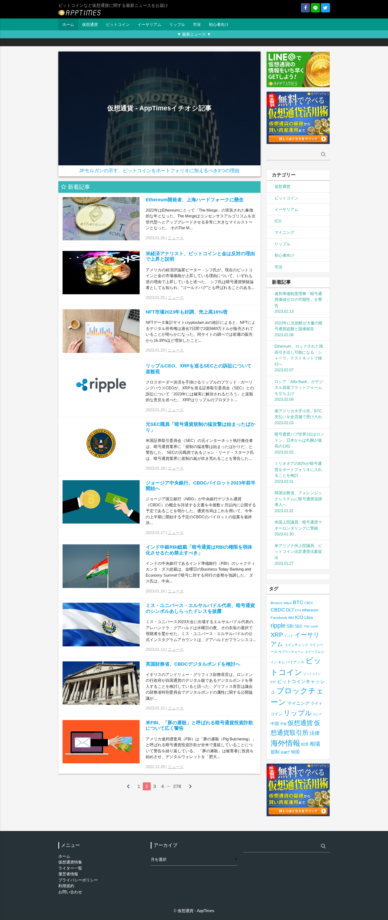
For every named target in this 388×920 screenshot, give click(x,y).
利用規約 (66, 886)
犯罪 (305, 744)
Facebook (279, 618)
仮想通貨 (90, 24)
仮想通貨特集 (70, 862)
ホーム (68, 24)
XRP (277, 634)
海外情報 (285, 743)
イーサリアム (149, 24)
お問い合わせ (70, 892)
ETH (298, 610)
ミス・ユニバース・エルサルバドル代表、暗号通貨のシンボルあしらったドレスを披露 (200, 608)
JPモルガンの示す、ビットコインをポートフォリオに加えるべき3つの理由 (159, 170)
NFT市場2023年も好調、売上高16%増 (186, 312)
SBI (290, 626)
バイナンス (295, 662)
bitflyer (287, 603)
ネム (281, 662)
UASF (314, 626)
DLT (290, 610)
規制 (275, 751)
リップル (177, 24)
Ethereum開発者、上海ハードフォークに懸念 (195, 199)
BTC (298, 602)
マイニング (284, 232)
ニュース (176, 238)
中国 (275, 723)
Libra (308, 617)
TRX (307, 626)
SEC (299, 626)
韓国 (295, 752)
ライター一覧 (70, 868)
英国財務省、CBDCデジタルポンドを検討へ (193, 664)
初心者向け (219, 24)
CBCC (309, 603)
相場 (315, 744)
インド (289, 636)
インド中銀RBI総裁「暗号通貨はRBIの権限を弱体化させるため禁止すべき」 (199, 549)
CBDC (278, 610)
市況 (197, 24)
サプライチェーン (291, 651)
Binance (276, 603)
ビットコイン (118, 24)
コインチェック (296, 645)
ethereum (310, 610)
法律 (315, 733)
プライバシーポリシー (78, 880)
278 (177, 786)
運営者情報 (68, 874)
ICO (278, 221)
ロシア (317, 714)
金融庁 (285, 752)
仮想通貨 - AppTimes (196, 910)
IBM (291, 618)
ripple (278, 625)
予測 (283, 724)
